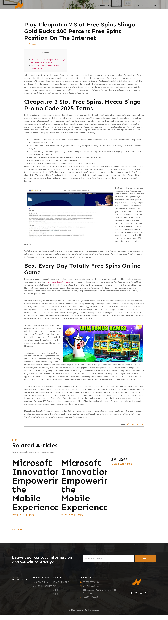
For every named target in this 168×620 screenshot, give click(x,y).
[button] (128, 424)
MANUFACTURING (40, 582)
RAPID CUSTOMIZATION (105, 5)
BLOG (55, 594)
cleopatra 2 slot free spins (59, 282)
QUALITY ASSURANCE (42, 586)
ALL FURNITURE (86, 5)
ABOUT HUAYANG (61, 582)
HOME (76, 5)
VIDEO (55, 590)
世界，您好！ (119, 459)
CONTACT (152, 5)
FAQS (55, 586)
